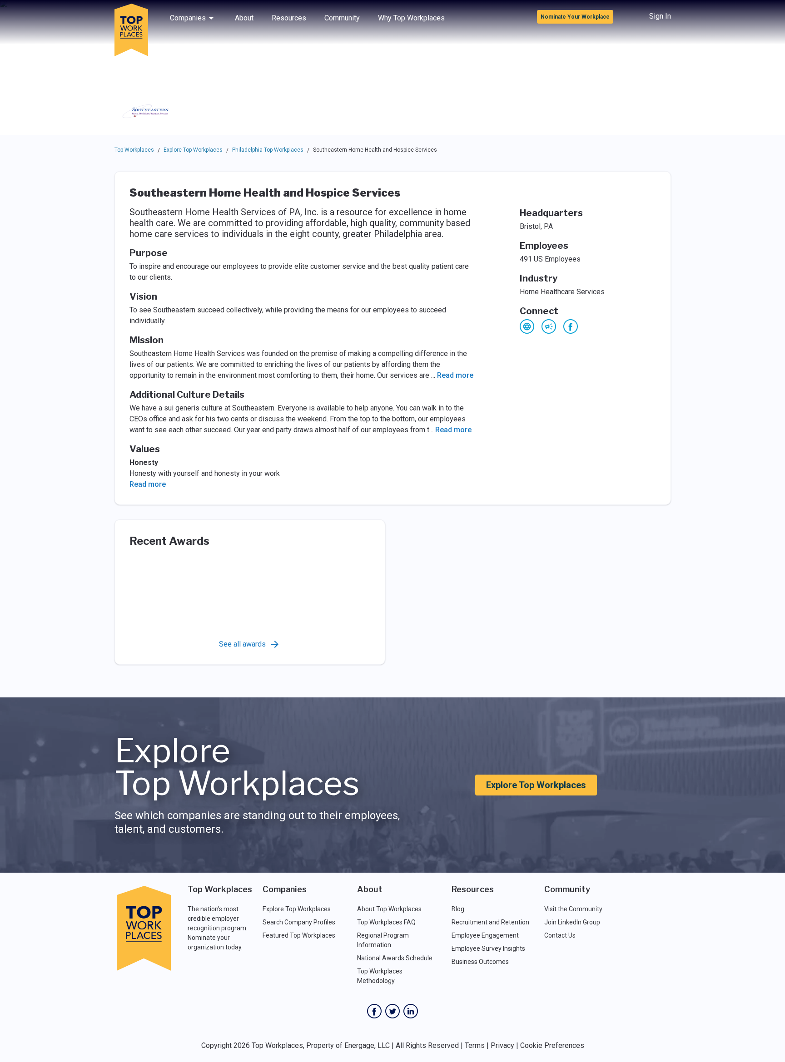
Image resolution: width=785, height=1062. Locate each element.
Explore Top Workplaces (193, 150)
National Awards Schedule (394, 958)
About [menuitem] (244, 18)
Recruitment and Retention (490, 922)
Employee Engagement (485, 935)
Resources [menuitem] (289, 18)
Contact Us (560, 935)
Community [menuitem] (342, 18)
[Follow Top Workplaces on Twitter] (392, 1011)
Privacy (502, 1045)
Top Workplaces (134, 150)
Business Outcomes (480, 961)
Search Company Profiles (299, 922)
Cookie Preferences (552, 1045)
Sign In (660, 16)
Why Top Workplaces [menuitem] (411, 18)
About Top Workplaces (389, 909)
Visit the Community (573, 909)
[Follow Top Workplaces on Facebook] (374, 1011)
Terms (475, 1045)
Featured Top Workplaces (299, 935)
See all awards (242, 644)
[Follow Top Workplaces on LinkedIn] (410, 1011)
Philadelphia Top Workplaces (267, 150)
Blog (458, 909)
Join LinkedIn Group (572, 922)
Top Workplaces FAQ (386, 922)
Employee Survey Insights (488, 948)
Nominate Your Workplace (575, 17)
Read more (455, 375)
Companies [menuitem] (188, 18)
